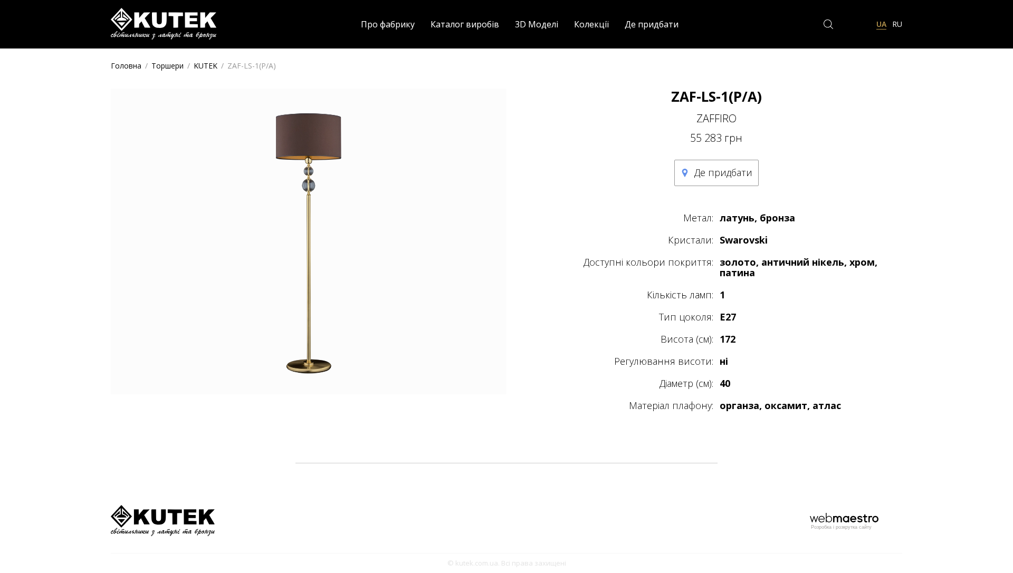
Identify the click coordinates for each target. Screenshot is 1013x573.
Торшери (167, 66)
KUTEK (205, 66)
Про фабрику (388, 24)
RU (897, 24)
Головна (126, 66)
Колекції (591, 24)
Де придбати (651, 24)
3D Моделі (536, 24)
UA (881, 24)
